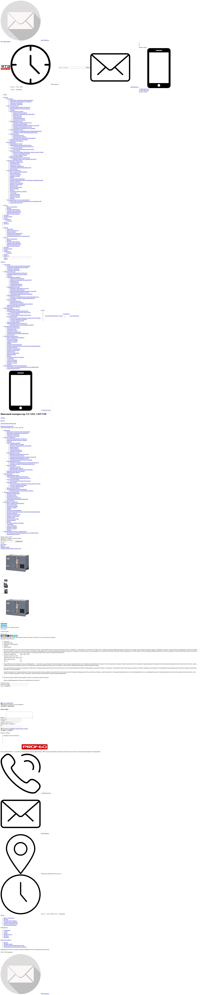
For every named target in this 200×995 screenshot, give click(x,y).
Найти (5, 259)
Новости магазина (7, 540)
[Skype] (15, 636)
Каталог (6, 97)
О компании (7, 219)
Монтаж (9, 208)
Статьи (6, 218)
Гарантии (9, 220)
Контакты (6, 223)
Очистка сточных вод (12, 105)
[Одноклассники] (4, 636)
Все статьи (3, 544)
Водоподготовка (11, 142)
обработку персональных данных (19, 728)
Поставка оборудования (13, 209)
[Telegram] (17, 636)
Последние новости (6, 940)
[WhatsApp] (12, 636)
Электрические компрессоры (14, 160)
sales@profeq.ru (135, 87)
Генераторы (10, 98)
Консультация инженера (13, 213)
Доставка (6, 215)
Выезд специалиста (12, 206)
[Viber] (10, 636)
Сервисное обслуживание (14, 211)
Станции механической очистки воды (11, 548)
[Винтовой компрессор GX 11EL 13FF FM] (17, 576)
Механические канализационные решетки (15, 946)
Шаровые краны (5, 547)
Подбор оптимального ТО (14, 212)
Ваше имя (3, 684)
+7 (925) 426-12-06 (144, 90)
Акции (5, 222)
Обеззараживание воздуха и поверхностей (18, 200)
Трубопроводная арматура (14, 170)
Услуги (6, 205)
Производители (8, 216)
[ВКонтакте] (1, 636)
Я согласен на (15, 728)
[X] (8, 636)
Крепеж (3, 545)
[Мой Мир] (6, 636)
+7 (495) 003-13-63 (144, 89)
